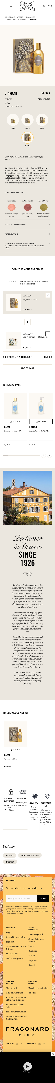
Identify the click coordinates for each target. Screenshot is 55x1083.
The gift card (11, 988)
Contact (31, 965)
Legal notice (11, 942)
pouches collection (30, 855)
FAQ (8, 932)
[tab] (27, 192)
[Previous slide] (43, 455)
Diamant (28, 334)
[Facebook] (24, 1035)
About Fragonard (35, 934)
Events (31, 946)
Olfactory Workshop (14, 993)
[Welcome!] (27, 6)
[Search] (11, 6)
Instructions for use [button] (15, 224)
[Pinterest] (28, 1035)
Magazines (32, 960)
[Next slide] (49, 455)
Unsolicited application (38, 988)
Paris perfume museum (16, 1012)
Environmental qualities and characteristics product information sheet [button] (24, 246)
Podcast (31, 956)
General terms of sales (15, 937)
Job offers (32, 993)
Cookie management (15, 958)
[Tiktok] (32, 1035)
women (9, 855)
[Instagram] (20, 1035)
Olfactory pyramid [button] (14, 193)
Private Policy (12, 954)
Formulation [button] (11, 234)
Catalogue (32, 951)
